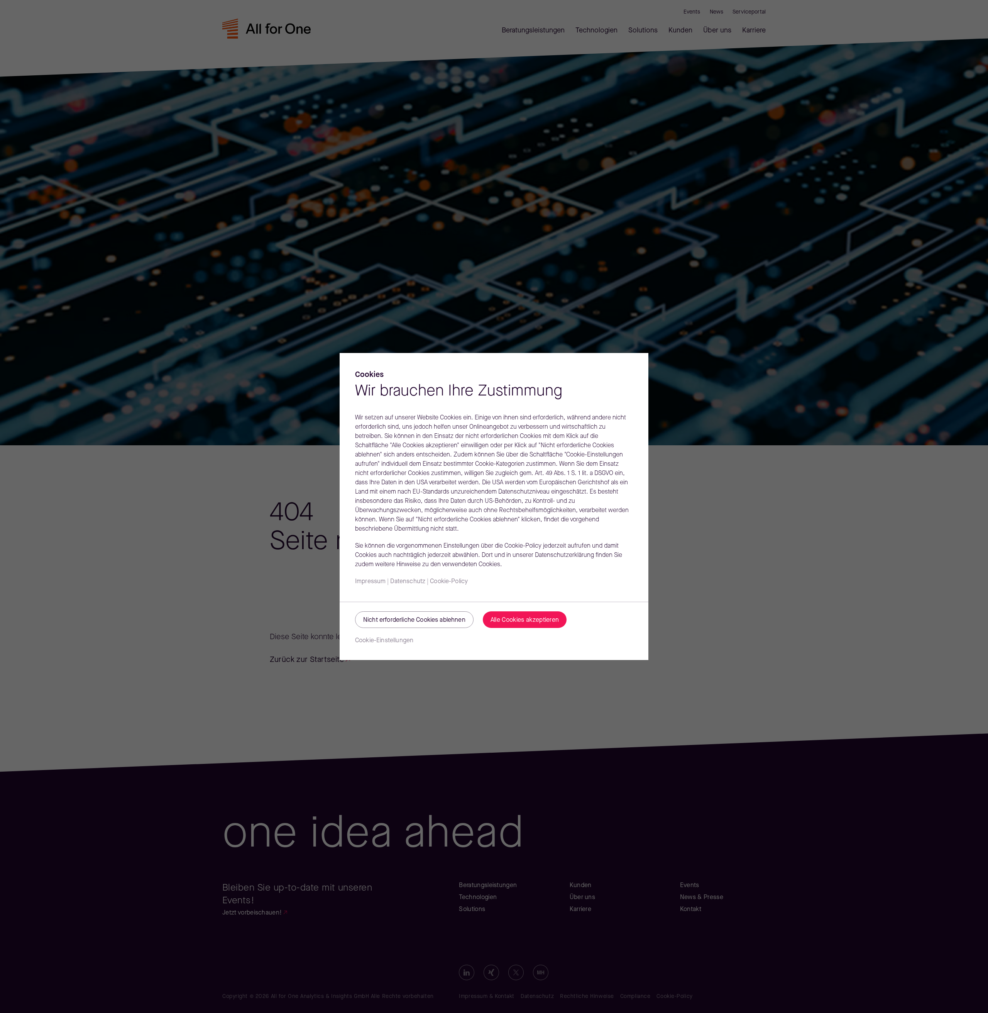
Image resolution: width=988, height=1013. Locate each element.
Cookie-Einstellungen (384, 641)
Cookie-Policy (449, 582)
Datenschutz (407, 582)
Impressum (370, 582)
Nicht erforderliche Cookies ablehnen (414, 620)
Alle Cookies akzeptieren (525, 620)
